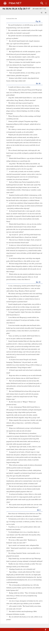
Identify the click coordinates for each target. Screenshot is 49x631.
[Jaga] (42, 13)
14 (7, 62)
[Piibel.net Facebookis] (44, 628)
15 (7, 67)
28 (7, 493)
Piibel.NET (15, 3)
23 (7, 274)
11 (7, 46)
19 (7, 239)
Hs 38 (38, 83)
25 (7, 470)
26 (7, 478)
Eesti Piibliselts (29, 629)
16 (7, 72)
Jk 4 (38, 510)
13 (7, 56)
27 (7, 486)
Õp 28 (38, 21)
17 (7, 77)
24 (7, 464)
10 (7, 40)
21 (7, 258)
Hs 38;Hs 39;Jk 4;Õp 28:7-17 (16, 8)
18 (7, 234)
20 (7, 245)
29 (7, 504)
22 (7, 263)
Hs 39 (38, 282)
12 (7, 51)
